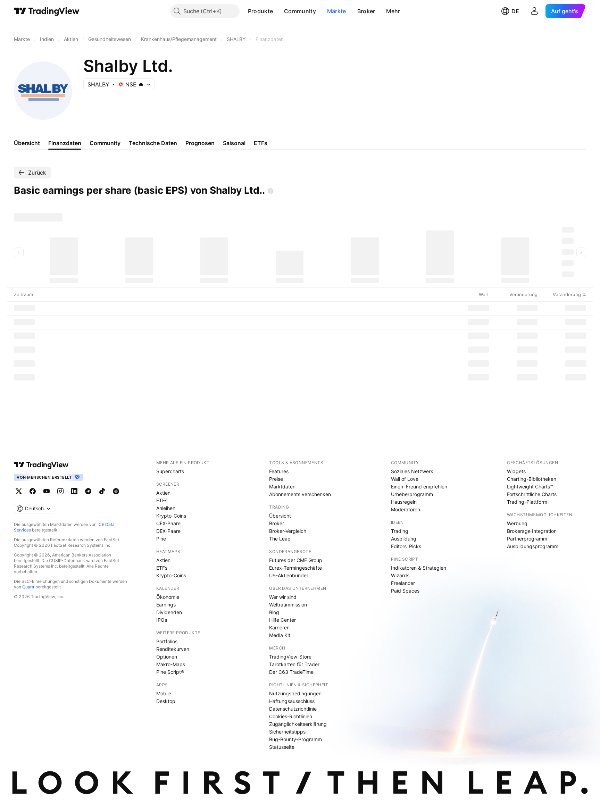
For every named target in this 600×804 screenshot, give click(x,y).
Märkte (336, 11)
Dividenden (169, 612)
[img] (141, 84)
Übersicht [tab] (27, 143)
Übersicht (280, 516)
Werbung (517, 523)
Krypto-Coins (171, 516)
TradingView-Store (290, 657)
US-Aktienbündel (288, 575)
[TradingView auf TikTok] (102, 491)
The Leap (280, 539)
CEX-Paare (168, 523)
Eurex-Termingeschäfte (295, 568)
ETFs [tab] (260, 143)
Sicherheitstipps (287, 732)
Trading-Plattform (527, 502)
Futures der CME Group (295, 560)
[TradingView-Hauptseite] (41, 465)
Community (300, 11)
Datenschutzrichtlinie (293, 709)
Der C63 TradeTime (291, 672)
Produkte (260, 11)
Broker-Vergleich (287, 531)
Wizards (400, 575)
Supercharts (170, 471)
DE (515, 11)
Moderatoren (405, 509)
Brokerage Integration (532, 531)
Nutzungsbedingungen (295, 693)
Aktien (163, 493)
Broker (366, 11)
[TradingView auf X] (19, 491)
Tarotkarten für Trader (294, 664)
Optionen (166, 657)
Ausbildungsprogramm (532, 546)
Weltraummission (288, 605)
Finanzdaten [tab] (64, 143)
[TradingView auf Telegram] (88, 491)
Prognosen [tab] (200, 143)
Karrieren (279, 627)
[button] (278, 11)
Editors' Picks (406, 546)
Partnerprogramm (527, 539)
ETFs (161, 500)
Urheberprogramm (412, 494)
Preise (276, 479)
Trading (399, 531)
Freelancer (403, 583)
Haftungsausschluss (292, 701)
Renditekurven (172, 649)
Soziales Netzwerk (412, 471)
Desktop (165, 701)
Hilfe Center (282, 620)
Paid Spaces (405, 591)
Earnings (166, 605)
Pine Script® (170, 672)
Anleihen (165, 508)
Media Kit (279, 635)
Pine (161, 539)
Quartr (28, 586)
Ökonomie (167, 597)
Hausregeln (404, 502)
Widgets (516, 471)
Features (279, 471)
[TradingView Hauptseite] (47, 11)
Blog (274, 612)
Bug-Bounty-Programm (295, 739)
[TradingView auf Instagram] (60, 491)
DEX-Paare (168, 531)
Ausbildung (403, 539)
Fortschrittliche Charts (532, 494)
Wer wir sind (283, 597)
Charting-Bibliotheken (531, 479)
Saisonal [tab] (234, 143)
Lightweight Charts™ (530, 486)
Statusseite (281, 747)
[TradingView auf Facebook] (33, 491)
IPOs (161, 620)
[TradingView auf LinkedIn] (74, 491)
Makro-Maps (170, 664)
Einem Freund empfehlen (419, 486)
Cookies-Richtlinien (290, 716)
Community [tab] (105, 143)
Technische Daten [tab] (153, 143)
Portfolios (166, 641)
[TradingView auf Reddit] (116, 491)
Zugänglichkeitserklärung (298, 724)
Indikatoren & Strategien (418, 568)
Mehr (393, 11)
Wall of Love (404, 479)
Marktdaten (282, 486)
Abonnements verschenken (300, 494)
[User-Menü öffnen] (534, 11)
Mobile (163, 693)
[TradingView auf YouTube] (46, 491)
